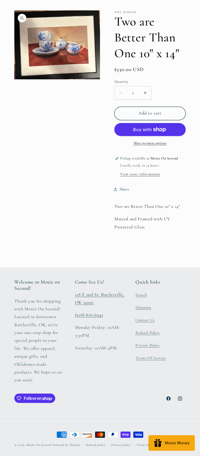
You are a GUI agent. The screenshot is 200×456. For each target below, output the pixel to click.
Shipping (143, 307)
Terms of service (147, 445)
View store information (140, 174)
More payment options (150, 143)
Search (141, 294)
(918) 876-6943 (89, 315)
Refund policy (96, 445)
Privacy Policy (147, 345)
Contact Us (145, 320)
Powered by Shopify (66, 445)
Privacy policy (121, 445)
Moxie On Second (38, 445)
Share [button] (124, 189)
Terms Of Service (150, 358)
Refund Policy (147, 332)
